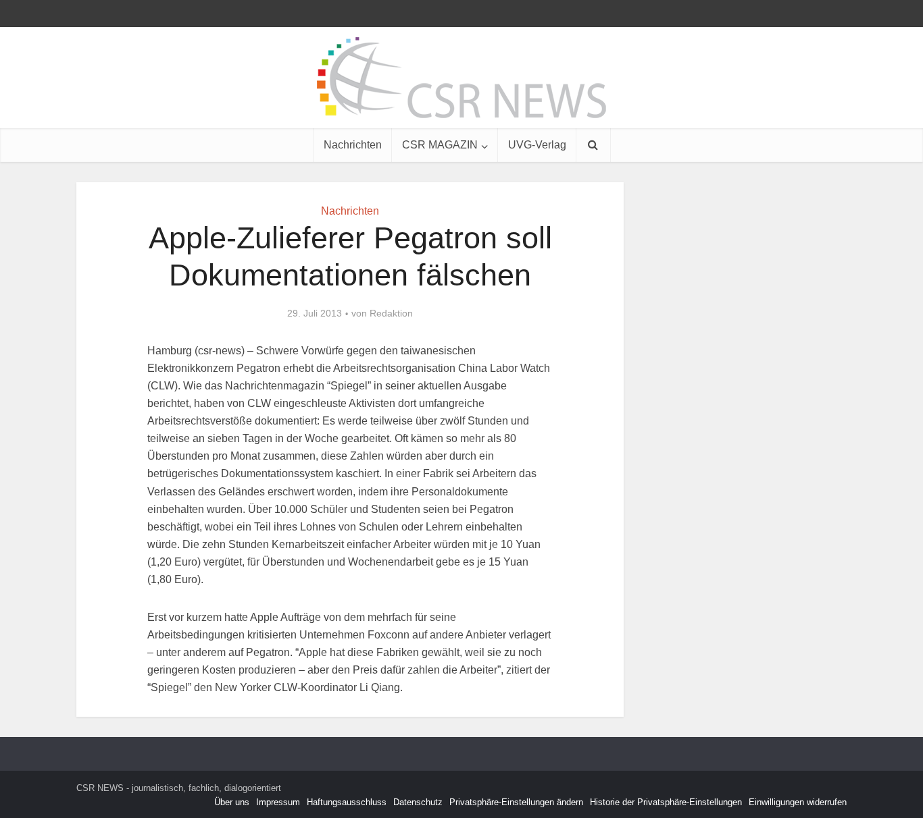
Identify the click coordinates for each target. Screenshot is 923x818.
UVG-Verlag (537, 145)
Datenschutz (418, 802)
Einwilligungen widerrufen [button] (798, 802)
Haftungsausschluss (346, 802)
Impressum (278, 802)
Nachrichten (353, 145)
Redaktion (391, 313)
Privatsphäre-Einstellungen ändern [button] (516, 802)
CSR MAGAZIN (440, 145)
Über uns (231, 802)
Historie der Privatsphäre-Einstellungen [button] (666, 802)
